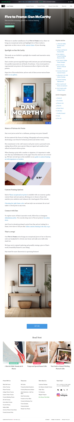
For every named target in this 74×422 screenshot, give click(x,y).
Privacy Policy (66, 419)
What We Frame (6, 384)
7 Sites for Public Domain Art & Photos (61, 45)
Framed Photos (41, 6)
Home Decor (60, 108)
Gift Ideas (59, 110)
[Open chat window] (58, 390)
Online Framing (6, 387)
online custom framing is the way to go (38, 226)
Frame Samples (24, 403)
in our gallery (13, 75)
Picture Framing (6, 389)
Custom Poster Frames (8, 394)
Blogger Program (43, 394)
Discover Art (9, 26)
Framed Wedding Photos (8, 397)
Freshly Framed (61, 113)
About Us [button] (64, 6)
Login (71, 1)
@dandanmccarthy (10, 218)
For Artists (60, 100)
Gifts (71, 6)
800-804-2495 (65, 386)
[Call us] (64, 390)
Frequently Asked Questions (27, 387)
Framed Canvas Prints (8, 412)
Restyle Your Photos (25, 408)
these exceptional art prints (18, 195)
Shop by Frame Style (53, 6)
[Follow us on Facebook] (67, 390)
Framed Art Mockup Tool (26, 401)
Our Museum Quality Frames (45, 387)
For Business (42, 392)
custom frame (30, 45)
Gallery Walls (6, 407)
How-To (59, 105)
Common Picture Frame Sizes (10, 409)
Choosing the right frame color (14, 203)
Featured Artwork (25, 406)
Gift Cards (23, 384)
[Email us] (61, 390)
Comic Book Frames (7, 402)
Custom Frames (30, 6)
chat (66, 384)
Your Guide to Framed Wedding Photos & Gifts (61, 56)
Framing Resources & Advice (27, 389)
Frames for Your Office (26, 398)
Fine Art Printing (6, 404)
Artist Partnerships (25, 396)
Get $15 (37, 326)
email (69, 384)
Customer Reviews (43, 384)
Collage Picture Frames (8, 392)
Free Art (59, 118)
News (58, 116)
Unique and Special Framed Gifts (37, 366)
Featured (59, 98)
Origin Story (41, 389)
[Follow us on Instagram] (62, 396)
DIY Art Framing (6, 399)
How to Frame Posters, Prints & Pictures (61, 66)
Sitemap (47, 419)
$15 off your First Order (44, 397)
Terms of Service (55, 419)
